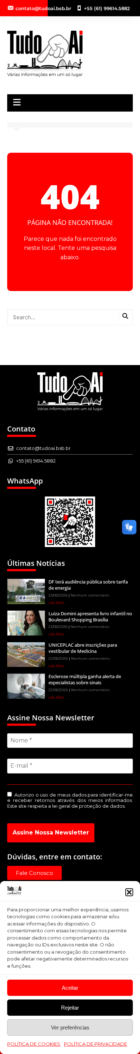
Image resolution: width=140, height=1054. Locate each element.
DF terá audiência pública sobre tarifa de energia (88, 584)
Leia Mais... (57, 602)
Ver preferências (70, 1027)
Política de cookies (33, 1044)
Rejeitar (70, 1008)
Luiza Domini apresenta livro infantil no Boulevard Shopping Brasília (90, 616)
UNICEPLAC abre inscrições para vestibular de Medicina (82, 648)
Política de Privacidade (95, 1044)
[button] (129, 892)
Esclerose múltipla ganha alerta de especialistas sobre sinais (84, 679)
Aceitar (70, 988)
